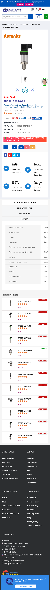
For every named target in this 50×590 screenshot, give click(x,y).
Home (6, 24)
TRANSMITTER (9, 111)
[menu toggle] (43, 10)
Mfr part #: (8, 126)
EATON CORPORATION (10, 514)
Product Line (7, 466)
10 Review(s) (18, 113)
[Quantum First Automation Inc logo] (12, 10)
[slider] (8, 113)
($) (2, 2)
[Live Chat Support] (44, 81)
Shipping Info (32, 466)
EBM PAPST (6, 518)
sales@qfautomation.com (18, 2)
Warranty (30, 510)
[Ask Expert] (38, 16)
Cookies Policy (32, 502)
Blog (29, 518)
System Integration (9, 470)
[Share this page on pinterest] (10, 155)
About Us (30, 458)
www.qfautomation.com (13, 564)
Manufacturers (8, 458)
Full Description (24, 208)
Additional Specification (25, 203)
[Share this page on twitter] (14, 155)
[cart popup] (37, 10)
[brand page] (12, 36)
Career (30, 474)
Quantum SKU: (9, 123)
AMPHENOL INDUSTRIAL (11, 506)
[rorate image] (17, 90)
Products (14, 24)
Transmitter (35, 24)
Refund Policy (32, 506)
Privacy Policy (32, 522)
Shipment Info (25, 214)
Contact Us (31, 498)
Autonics (24, 24)
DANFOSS (6, 510)
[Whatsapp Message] (46, 16)
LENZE (4, 498)
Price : (6, 118)
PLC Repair (6, 462)
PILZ (4, 502)
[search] (30, 16)
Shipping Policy (33, 514)
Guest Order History (10, 478)
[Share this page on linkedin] (18, 155)
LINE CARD (30, 4)
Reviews (25, 219)
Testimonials (32, 482)
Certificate (31, 478)
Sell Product (32, 462)
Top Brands (6, 474)
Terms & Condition (34, 526)
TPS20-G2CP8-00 (11, 27)
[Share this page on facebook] (5, 155)
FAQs (29, 470)
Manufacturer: (9, 129)
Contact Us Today (26, 586)
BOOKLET (21, 4)
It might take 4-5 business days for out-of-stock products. (24, 139)
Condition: (7, 133)
